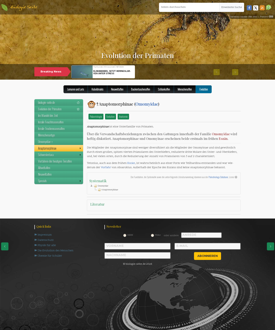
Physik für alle (47, 245)
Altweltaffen (44, 167)
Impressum (45, 235)
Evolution (110, 116)
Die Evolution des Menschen (55, 251)
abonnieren (207, 256)
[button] (268, 7)
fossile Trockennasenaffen (51, 128)
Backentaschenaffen (140, 89)
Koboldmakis (97, 89)
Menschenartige (46, 135)
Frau (158, 235)
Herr (130, 235)
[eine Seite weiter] (270, 246)
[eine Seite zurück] (4, 246)
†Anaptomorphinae (109, 189)
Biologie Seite (23, 7)
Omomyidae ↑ (45, 141)
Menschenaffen (185, 89)
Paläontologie (96, 116)
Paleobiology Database (218, 177)
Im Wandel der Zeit (48, 115)
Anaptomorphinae (47, 148)
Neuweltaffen (117, 89)
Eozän (223, 138)
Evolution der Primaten (49, 109)
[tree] (163, 188)
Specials (42, 180)
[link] (271, 16)
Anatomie (123, 116)
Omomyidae (146, 104)
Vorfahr (106, 167)
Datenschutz (46, 240)
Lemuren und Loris (75, 89)
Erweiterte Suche (231, 7)
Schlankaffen (164, 89)
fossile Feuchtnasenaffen (50, 122)
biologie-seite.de (46, 102)
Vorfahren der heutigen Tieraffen (55, 161)
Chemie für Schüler (50, 256)
